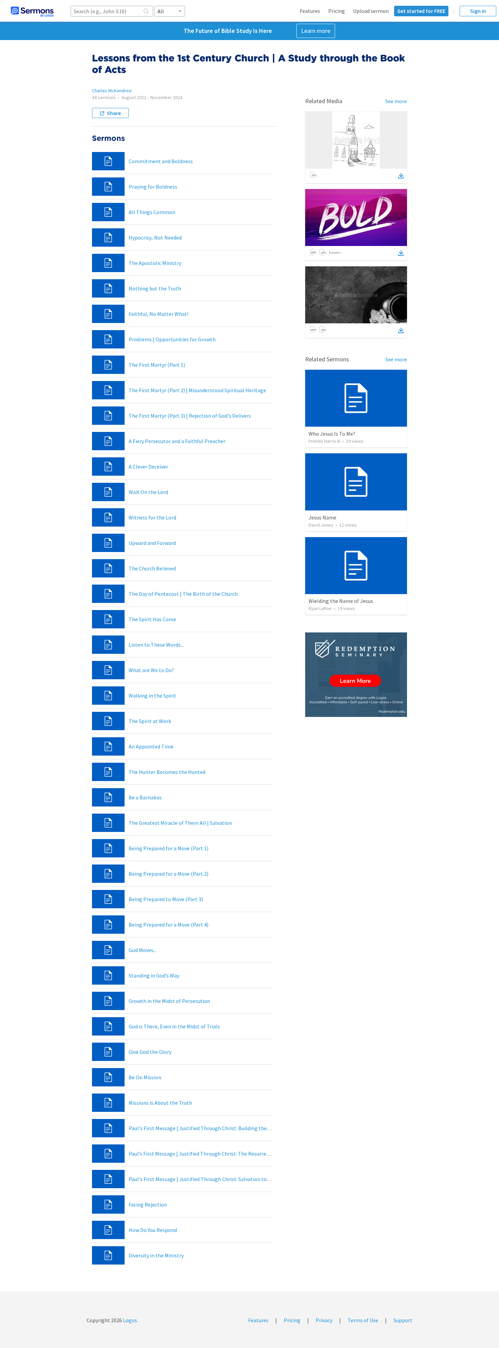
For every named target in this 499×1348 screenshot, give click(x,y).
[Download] (401, 175)
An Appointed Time (151, 746)
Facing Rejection (148, 1204)
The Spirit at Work (150, 721)
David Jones (321, 525)
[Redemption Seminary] (356, 674)
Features (310, 10)
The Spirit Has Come (152, 619)
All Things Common (152, 212)
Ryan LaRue (320, 608)
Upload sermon (371, 10)
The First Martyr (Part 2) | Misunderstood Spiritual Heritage (197, 390)
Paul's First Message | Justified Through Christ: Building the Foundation (212, 1128)
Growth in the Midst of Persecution (169, 1001)
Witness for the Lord (152, 517)
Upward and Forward (152, 542)
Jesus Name (322, 517)
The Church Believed (152, 568)
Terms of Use (363, 1320)
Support (402, 1320)
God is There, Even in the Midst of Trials (174, 1026)
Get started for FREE (421, 10)
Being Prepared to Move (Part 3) (166, 899)
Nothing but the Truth (155, 288)
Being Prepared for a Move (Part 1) (168, 848)
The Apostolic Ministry (155, 263)
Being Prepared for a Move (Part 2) (168, 873)
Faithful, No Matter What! (158, 313)
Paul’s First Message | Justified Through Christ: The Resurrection (203, 1153)
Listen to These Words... (156, 644)
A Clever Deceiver (148, 466)
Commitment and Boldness (161, 161)
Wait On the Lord (148, 492)
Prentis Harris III (324, 441)
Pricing (336, 10)
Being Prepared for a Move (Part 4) (168, 924)
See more (396, 101)
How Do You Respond (153, 1230)
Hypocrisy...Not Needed (155, 237)
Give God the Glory (150, 1051)
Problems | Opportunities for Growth (172, 339)
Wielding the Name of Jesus (341, 600)
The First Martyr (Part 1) (157, 364)
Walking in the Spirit (152, 695)
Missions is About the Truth (160, 1102)
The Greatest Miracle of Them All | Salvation (180, 822)
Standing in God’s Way (154, 975)
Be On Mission (145, 1077)
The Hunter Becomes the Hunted (167, 771)
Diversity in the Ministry (156, 1255)
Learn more (315, 31)
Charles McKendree (112, 91)
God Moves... (142, 950)
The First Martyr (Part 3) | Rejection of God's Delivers (190, 415)
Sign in (478, 10)
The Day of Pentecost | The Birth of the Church (183, 593)
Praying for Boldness (153, 186)
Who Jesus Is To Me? (332, 433)
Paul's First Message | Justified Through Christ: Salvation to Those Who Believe (220, 1179)
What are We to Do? (151, 670)
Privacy (324, 1320)
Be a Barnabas (145, 797)
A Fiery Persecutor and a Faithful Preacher (177, 441)
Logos (129, 1320)
